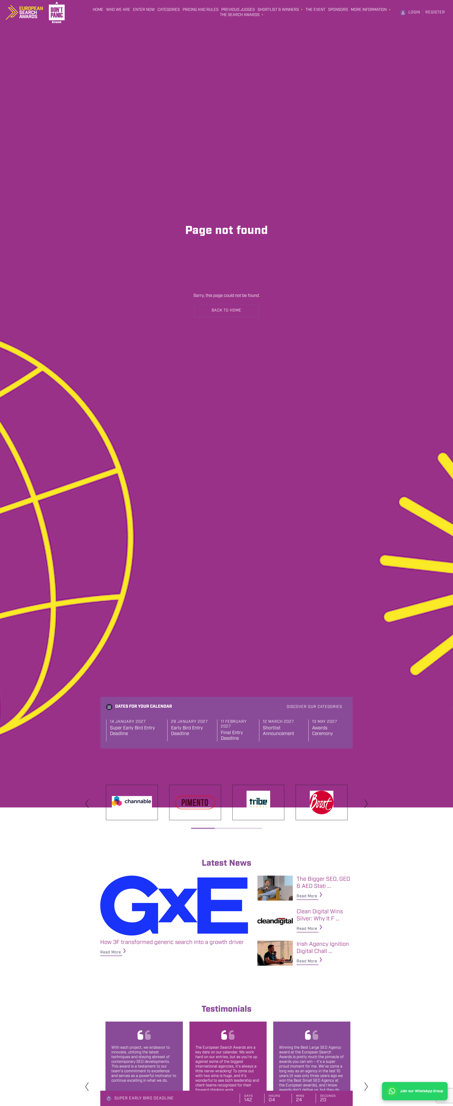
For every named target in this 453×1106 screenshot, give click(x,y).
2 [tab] (226, 828)
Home (98, 10)
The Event (315, 10)
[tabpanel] (132, 802)
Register (435, 12)
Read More (110, 952)
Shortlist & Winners (278, 10)
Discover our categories (314, 706)
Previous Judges (238, 10)
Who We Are (118, 10)
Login (414, 12)
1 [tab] (203, 828)
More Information (369, 10)
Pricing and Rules (200, 10)
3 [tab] (250, 828)
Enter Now (144, 10)
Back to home (226, 310)
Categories (169, 10)
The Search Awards (240, 15)
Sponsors (338, 10)
